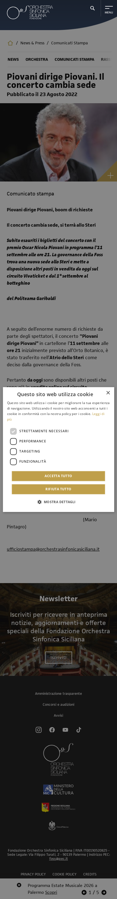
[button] (58, 502)
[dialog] (58, 449)
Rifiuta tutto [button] (58, 489)
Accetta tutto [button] (58, 476)
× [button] (108, 393)
